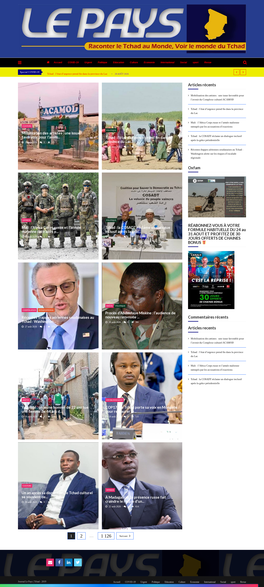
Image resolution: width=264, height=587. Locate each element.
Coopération (29, 310)
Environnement (114, 400)
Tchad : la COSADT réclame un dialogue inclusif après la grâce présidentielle (216, 138)
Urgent (88, 62)
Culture (134, 62)
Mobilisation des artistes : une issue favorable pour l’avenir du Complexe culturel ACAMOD (217, 97)
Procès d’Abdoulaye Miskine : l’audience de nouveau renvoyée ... (140, 315)
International (167, 62)
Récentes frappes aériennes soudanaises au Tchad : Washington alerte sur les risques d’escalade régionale (217, 153)
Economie (149, 62)
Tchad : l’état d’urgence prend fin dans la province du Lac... (138, 139)
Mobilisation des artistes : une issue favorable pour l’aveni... (51, 135)
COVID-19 (73, 62)
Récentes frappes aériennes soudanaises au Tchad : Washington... (58, 319)
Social (183, 62)
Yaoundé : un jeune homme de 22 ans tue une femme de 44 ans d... (55, 409)
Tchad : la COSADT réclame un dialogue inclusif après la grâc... (137, 229)
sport (195, 62)
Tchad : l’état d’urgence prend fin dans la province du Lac (77, 73)
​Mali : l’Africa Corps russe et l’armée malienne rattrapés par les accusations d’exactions (215, 124)
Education (118, 62)
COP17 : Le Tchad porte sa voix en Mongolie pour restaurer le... (141, 409)
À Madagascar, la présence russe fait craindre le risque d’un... (135, 499)
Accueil (58, 62)
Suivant (123, 536)
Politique (102, 62)
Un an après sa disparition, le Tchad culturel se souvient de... (57, 495)
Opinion (26, 220)
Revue (207, 62)
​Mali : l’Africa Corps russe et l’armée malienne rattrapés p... (51, 229)
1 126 (106, 535)
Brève (109, 306)
